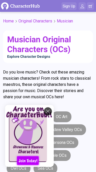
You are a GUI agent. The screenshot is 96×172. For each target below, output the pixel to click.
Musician (65, 21)
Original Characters (35, 21)
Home (8, 21)
